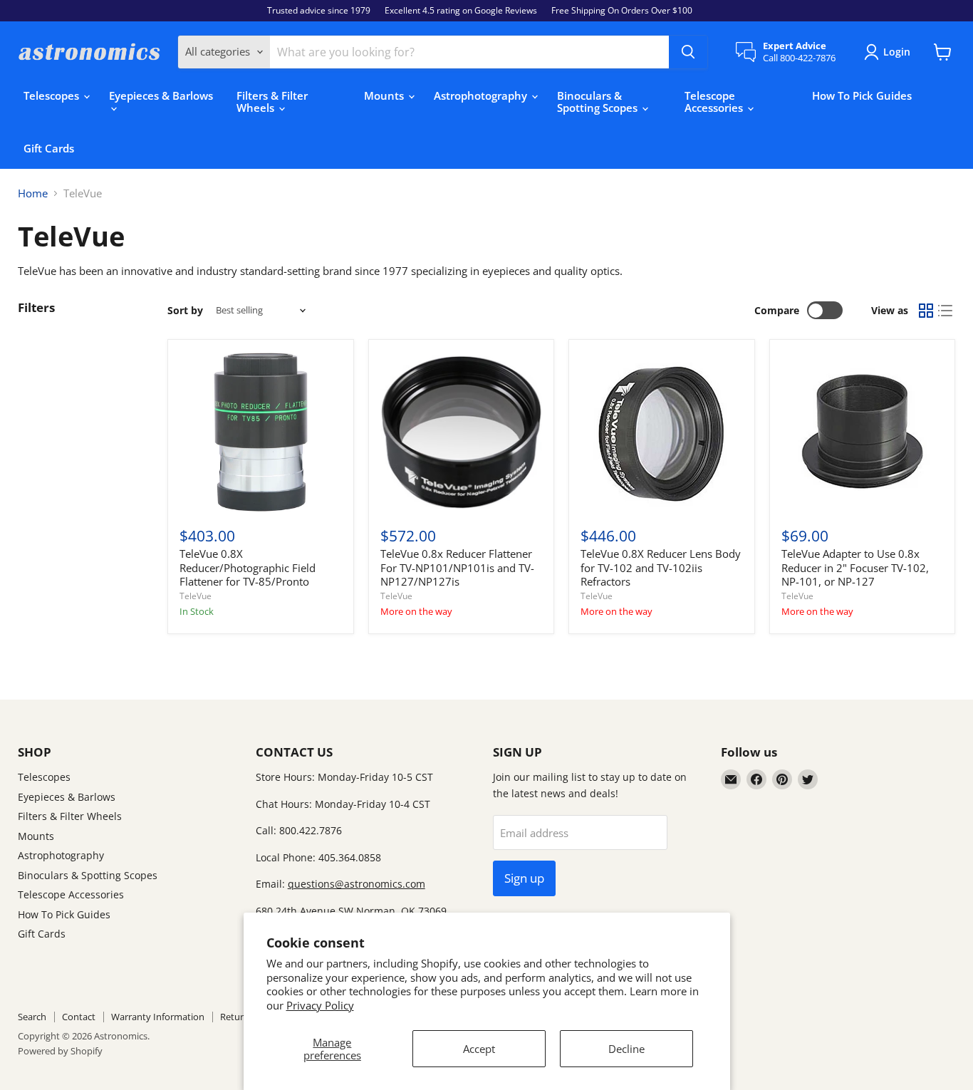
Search (32, 1016)
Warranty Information (157, 1016)
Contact (78, 1016)
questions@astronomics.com (356, 884)
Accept (479, 1049)
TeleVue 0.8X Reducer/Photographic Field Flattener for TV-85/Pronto (247, 567)
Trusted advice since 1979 (318, 11)
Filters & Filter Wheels (272, 101)
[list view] (946, 311)
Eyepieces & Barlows (161, 95)
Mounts (385, 95)
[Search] (688, 52)
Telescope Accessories (715, 101)
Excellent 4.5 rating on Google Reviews (461, 11)
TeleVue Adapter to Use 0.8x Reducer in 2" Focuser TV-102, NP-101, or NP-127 (855, 567)
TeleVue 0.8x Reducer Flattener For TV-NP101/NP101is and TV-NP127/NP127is (457, 567)
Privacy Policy (320, 1005)
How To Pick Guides (862, 95)
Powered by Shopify (60, 1050)
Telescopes (53, 95)
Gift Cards (49, 148)
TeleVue (195, 596)
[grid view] (926, 311)
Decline (626, 1049)
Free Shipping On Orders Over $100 (621, 11)
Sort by (185, 310)
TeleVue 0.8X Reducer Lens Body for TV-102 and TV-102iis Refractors (661, 567)
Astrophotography (482, 95)
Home (33, 193)
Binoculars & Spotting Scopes (598, 101)
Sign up (524, 878)
